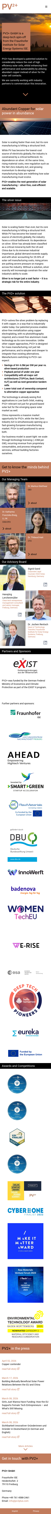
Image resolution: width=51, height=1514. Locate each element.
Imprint (15, 1511)
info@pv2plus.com (19, 1500)
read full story (9, 1368)
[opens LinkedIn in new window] (45, 584)
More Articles (26, 1446)
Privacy (36, 1511)
